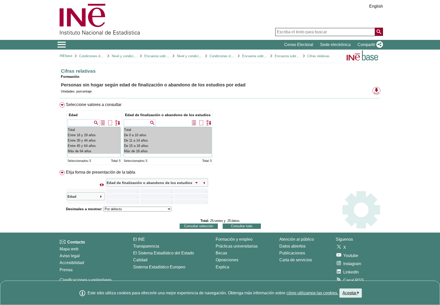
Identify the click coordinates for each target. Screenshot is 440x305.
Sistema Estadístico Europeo (159, 267)
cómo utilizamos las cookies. (312, 293)
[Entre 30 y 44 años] (94, 140)
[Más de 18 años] (168, 151)
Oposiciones (227, 260)
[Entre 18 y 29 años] (94, 135)
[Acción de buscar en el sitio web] (379, 32)
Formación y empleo (234, 239)
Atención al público (296, 239)
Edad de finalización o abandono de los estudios (168, 115)
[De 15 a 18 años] (168, 145)
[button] (369, 44)
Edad (73, 115)
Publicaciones (292, 253)
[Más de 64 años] (94, 151)
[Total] (94, 129)
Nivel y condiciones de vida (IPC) (136, 56)
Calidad (140, 260)
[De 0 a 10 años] (168, 135)
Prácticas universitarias (237, 246)
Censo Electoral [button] (298, 44)
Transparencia (146, 246)
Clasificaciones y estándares (86, 280)
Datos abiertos (292, 246)
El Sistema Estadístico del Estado (163, 253)
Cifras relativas (318, 56)
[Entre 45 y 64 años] (94, 145)
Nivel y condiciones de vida (197, 56)
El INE (139, 239)
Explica (222, 267)
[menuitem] (220, 135)
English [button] (376, 6)
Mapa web (69, 249)
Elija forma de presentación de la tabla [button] (100, 172)
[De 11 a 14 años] (168, 140)
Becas (221, 253)
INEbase (66, 56)
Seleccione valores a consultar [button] (93, 104)
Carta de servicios (295, 260)
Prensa (66, 270)
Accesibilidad (72, 263)
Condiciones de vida (94, 56)
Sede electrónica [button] (335, 44)
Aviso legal (70, 256)
